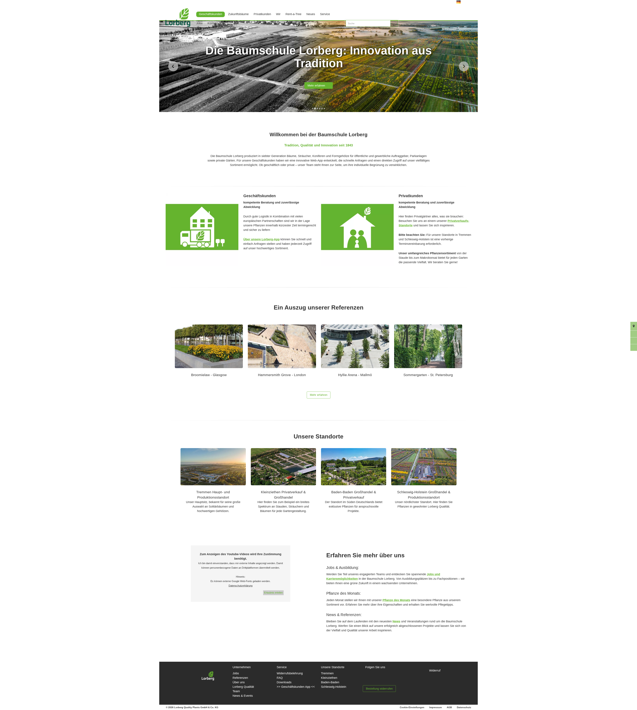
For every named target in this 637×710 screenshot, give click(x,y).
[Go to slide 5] (322, 108)
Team (236, 691)
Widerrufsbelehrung (290, 673)
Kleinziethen (329, 677)
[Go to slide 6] (324, 108)
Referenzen (240, 677)
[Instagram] (382, 678)
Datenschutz (464, 707)
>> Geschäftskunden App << (296, 686)
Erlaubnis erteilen (273, 592)
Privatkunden (262, 14)
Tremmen (327, 673)
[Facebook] (371, 678)
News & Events (243, 695)
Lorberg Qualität (243, 686)
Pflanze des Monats (396, 600)
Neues (310, 14)
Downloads (284, 682)
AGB (449, 707)
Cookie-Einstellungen (412, 707)
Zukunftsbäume (238, 14)
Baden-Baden (330, 682)
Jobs (199, 23)
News (396, 621)
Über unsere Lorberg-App (261, 239)
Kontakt (213, 23)
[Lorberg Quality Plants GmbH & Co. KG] (175, 22)
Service (325, 14)
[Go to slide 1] (312, 108)
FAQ (280, 677)
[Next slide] (464, 66)
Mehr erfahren (317, 85)
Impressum (435, 707)
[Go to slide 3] (317, 108)
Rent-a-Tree (293, 14)
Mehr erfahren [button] (318, 394)
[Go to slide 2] (315, 108)
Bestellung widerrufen (379, 688)
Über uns (239, 682)
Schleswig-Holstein (333, 686)
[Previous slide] (173, 66)
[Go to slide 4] (319, 108)
